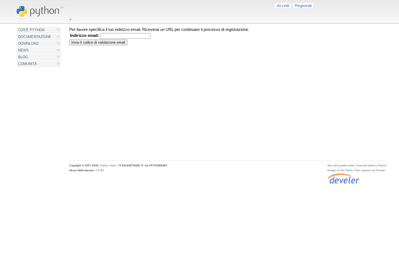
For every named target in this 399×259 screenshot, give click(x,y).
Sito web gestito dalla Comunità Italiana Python (357, 165)
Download (28, 43)
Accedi (283, 5)
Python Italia (108, 165)
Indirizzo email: (84, 35)
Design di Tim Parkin (340, 170)
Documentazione (34, 37)
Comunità (27, 64)
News (23, 50)
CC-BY (100, 170)
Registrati (303, 5)
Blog (23, 57)
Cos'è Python (31, 30)
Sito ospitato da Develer (370, 170)
